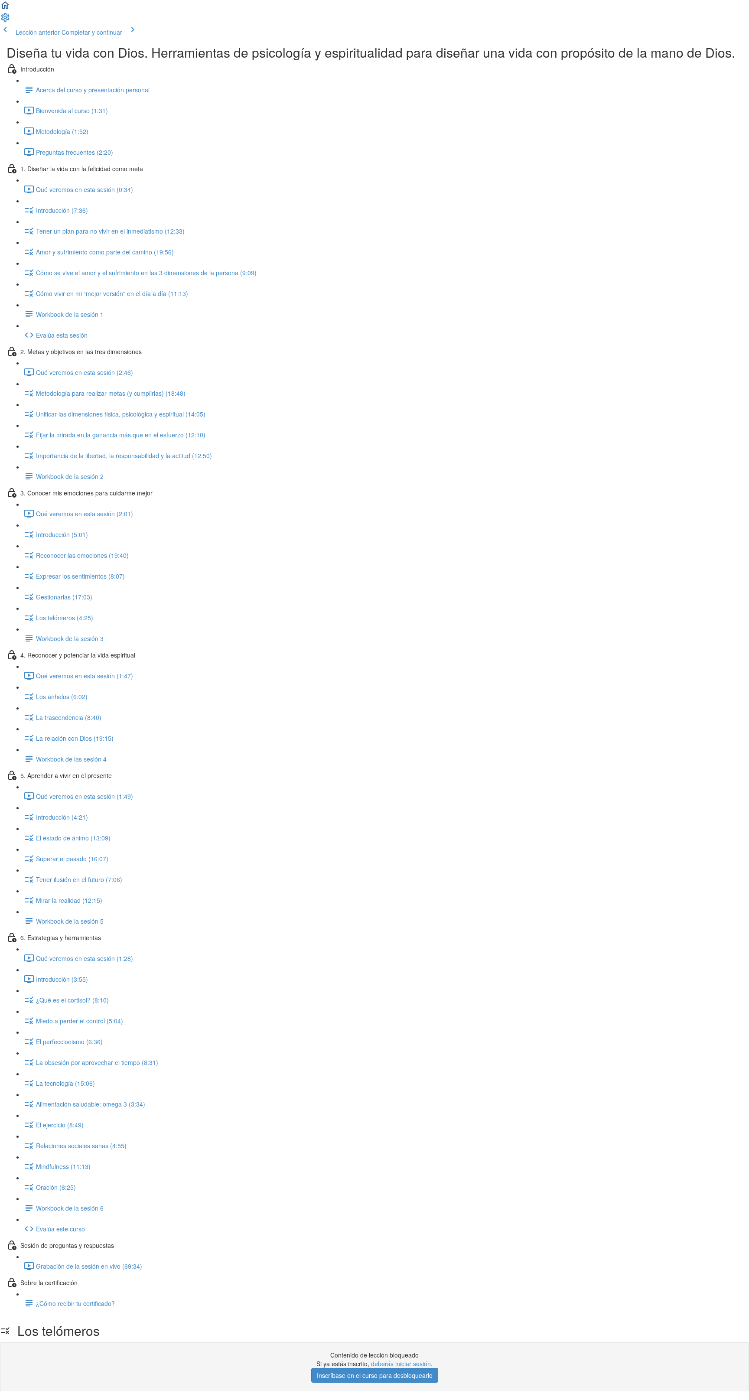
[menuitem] (5, 20)
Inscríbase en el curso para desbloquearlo (375, 1375)
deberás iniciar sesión (401, 1363)
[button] (5, 7)
